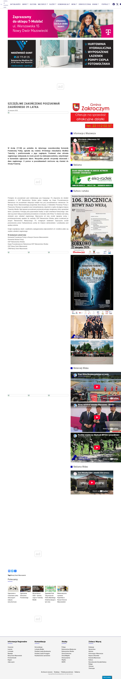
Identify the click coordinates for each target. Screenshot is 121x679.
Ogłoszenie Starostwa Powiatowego (24, 595)
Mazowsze (42, 4)
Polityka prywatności (67, 672)
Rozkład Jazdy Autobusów (43, 651)
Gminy (24, 4)
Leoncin (10, 649)
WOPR (63, 662)
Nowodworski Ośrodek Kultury (97, 662)
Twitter (117, 4)
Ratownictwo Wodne (68, 651)
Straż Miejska (66, 655)
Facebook (114, 4)
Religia (91, 664)
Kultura (33, 4)
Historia (91, 651)
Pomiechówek (12, 658)
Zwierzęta (92, 668)
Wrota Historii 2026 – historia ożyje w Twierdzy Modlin (38, 597)
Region (10, 660)
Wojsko (64, 660)
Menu (73, 4)
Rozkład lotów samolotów (42, 655)
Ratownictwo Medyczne (69, 649)
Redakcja (56, 672)
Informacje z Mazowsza (96, 653)
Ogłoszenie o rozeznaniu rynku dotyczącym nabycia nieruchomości (13, 598)
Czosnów (10, 647)
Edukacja (91, 647)
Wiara (94, 4)
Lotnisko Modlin (39, 649)
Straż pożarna (66, 658)
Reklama (77, 672)
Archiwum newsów (47, 672)
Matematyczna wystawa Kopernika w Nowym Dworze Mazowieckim (62, 598)
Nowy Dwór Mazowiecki (18, 575)
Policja (64, 647)
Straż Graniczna (66, 653)
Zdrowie (91, 666)
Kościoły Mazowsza (94, 658)
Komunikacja (63, 4)
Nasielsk (10, 653)
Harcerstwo (92, 649)
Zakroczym (11, 662)
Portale (105, 4)
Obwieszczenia (85, 4)
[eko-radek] (92, 178)
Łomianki (10, 651)
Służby (52, 4)
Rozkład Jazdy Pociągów (42, 653)
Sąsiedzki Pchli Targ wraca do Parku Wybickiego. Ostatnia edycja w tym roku (50, 598)
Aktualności (15, 4)
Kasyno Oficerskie (94, 655)
